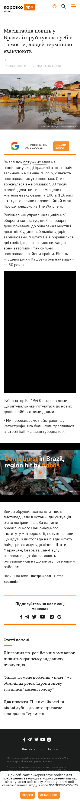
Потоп (58, 576)
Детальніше (49, 795)
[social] (21, 617)
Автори (53, 749)
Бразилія (11, 582)
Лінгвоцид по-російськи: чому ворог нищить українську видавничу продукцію (39, 659)
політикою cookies (63, 785)
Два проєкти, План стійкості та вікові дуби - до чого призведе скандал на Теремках (34, 708)
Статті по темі (16, 639)
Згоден (27, 795)
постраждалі (41, 576)
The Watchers (50, 206)
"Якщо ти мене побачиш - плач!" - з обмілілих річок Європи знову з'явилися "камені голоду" (38, 683)
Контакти (28, 749)
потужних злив (36, 162)
